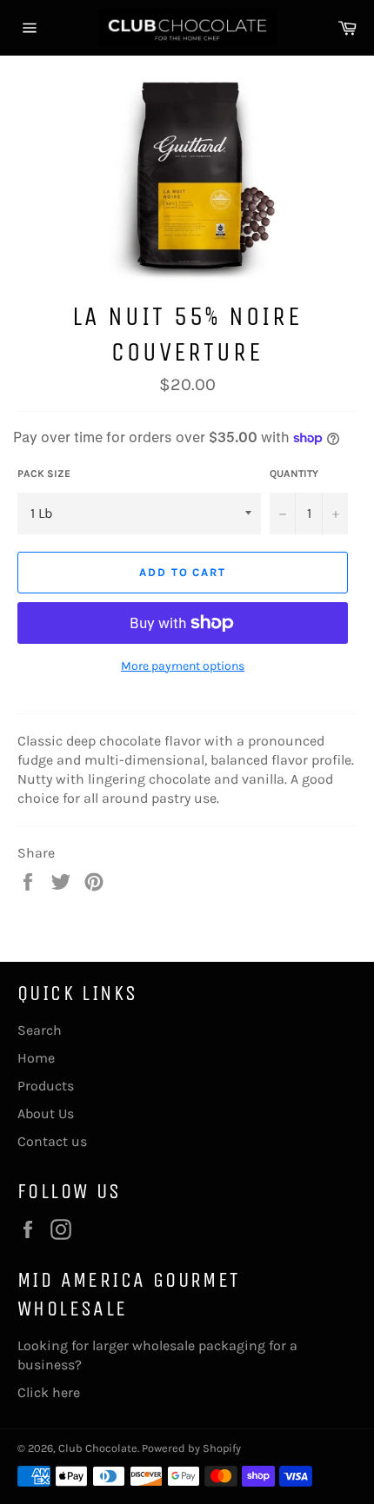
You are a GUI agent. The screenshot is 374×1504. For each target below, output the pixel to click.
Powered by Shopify (191, 1447)
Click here (48, 1392)
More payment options (182, 666)
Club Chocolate (97, 1447)
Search (39, 1030)
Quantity (294, 473)
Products (45, 1085)
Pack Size (43, 473)
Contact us (52, 1141)
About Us (45, 1113)
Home (36, 1058)
